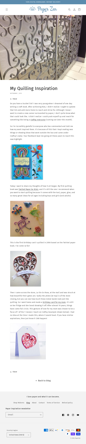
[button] (6, 9)
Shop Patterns (18, 403)
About (34, 403)
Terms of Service (53, 403)
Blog (28, 403)
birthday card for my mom (54, 302)
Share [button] (15, 99)
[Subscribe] (40, 414)
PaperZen (77, 438)
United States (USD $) (16, 435)
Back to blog (44, 380)
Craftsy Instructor (38, 120)
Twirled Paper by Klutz (28, 189)
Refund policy (67, 403)
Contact (42, 403)
